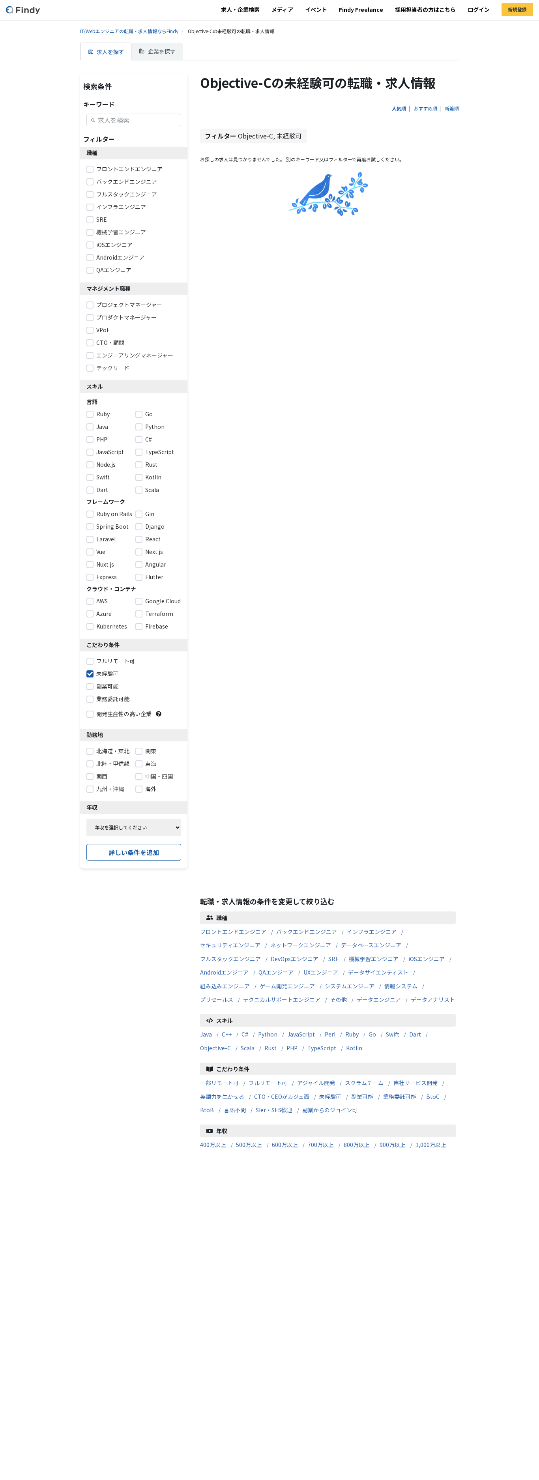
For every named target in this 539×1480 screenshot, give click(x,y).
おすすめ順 (425, 108)
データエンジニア (379, 999)
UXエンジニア (320, 972)
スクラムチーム (364, 1083)
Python (267, 1034)
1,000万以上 (430, 1145)
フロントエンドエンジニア (233, 932)
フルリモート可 (268, 1083)
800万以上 (357, 1145)
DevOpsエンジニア (294, 959)
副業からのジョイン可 (329, 1110)
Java (206, 1034)
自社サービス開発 (415, 1083)
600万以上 (285, 1145)
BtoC (433, 1096)
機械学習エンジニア (374, 959)
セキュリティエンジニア (230, 945)
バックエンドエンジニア (306, 932)
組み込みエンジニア (225, 986)
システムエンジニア (349, 986)
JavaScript (301, 1034)
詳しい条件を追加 (134, 852)
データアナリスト (433, 999)
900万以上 (393, 1145)
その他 (338, 999)
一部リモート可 (219, 1083)
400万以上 (213, 1145)
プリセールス (216, 999)
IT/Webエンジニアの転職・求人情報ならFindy (129, 31)
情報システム (400, 986)
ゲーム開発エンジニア (287, 986)
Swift (392, 1034)
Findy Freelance (361, 9)
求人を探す (110, 52)
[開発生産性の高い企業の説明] (159, 714)
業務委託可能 (399, 1096)
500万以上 (249, 1145)
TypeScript (321, 1048)
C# (244, 1034)
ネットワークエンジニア (300, 945)
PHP (292, 1048)
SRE (333, 959)
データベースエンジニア (371, 945)
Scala (248, 1048)
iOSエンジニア (426, 959)
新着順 (452, 108)
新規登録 (517, 9)
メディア (282, 9)
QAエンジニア (276, 972)
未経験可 (330, 1096)
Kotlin (354, 1048)
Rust (270, 1048)
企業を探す (162, 51)
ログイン (479, 9)
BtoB (207, 1110)
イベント (316, 9)
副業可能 (362, 1096)
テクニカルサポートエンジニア (281, 999)
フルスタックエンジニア (230, 959)
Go (372, 1034)
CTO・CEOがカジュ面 (281, 1096)
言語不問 (235, 1110)
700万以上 (321, 1145)
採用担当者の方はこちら (425, 9)
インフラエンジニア (372, 932)
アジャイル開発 (316, 1083)
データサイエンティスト (378, 972)
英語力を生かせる (222, 1096)
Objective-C (215, 1048)
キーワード (99, 104)
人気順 (399, 108)
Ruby (352, 1034)
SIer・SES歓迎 (274, 1110)
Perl (330, 1034)
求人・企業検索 (240, 9)
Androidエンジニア (224, 972)
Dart (415, 1034)
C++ (227, 1034)
